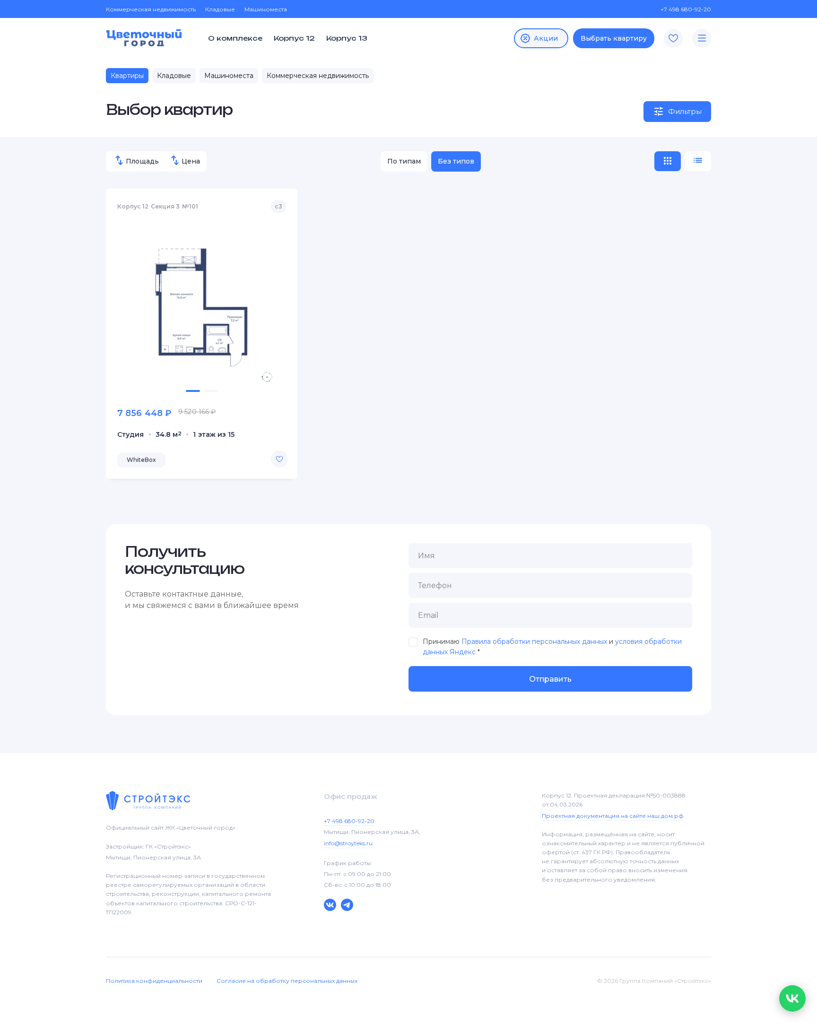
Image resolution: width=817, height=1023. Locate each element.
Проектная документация (603, 9)
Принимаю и (552, 646)
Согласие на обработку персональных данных (287, 980)
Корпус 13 (346, 38)
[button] (193, 391)
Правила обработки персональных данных (534, 641)
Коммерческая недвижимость (151, 9)
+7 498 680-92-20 (686, 9)
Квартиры (127, 75)
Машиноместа (265, 9)
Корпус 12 (294, 38)
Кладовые (220, 9)
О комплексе (235, 38)
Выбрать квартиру (614, 38)
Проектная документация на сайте (613, 815)
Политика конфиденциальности (154, 980)
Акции (546, 38)
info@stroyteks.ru (348, 843)
